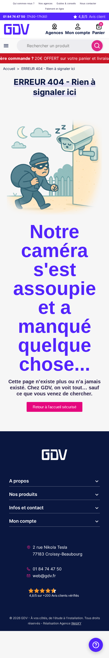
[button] (54, 481)
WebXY (76, 623)
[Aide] (96, 645)
